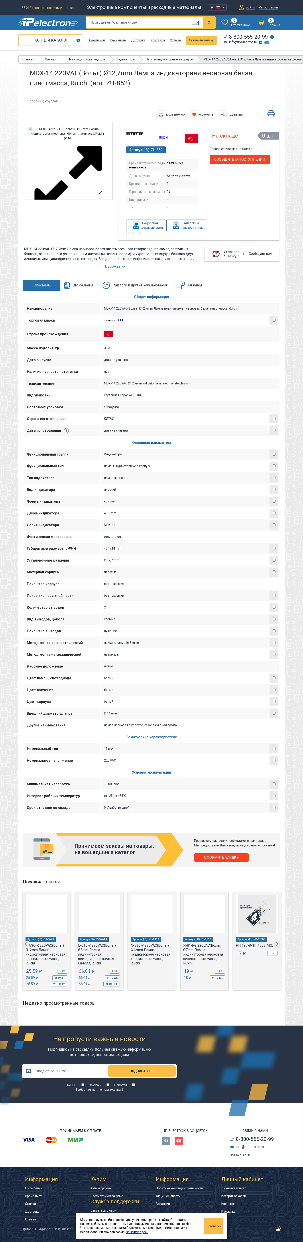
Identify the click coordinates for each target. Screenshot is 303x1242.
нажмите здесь (137, 1232)
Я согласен (213, 1226)
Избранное (229, 1204)
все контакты (240, 1154)
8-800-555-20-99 (248, 37)
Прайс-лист (33, 1196)
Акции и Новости (168, 1196)
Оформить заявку (221, 857)
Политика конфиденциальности (179, 1188)
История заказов (233, 1196)
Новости (120, 1085)
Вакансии (163, 1204)
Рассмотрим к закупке (107, 1196)
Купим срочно (101, 1188)
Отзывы (175, 40)
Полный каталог (50, 40)
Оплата (30, 1204)
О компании (96, 40)
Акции (71, 1085)
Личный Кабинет (233, 1188)
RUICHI (163, 137)
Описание (42, 285)
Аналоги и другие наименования (140, 285)
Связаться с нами (103, 1210)
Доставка (138, 40)
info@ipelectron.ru (243, 42)
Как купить (118, 40)
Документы (83, 285)
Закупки (95, 1085)
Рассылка (228, 1211)
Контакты (158, 40)
